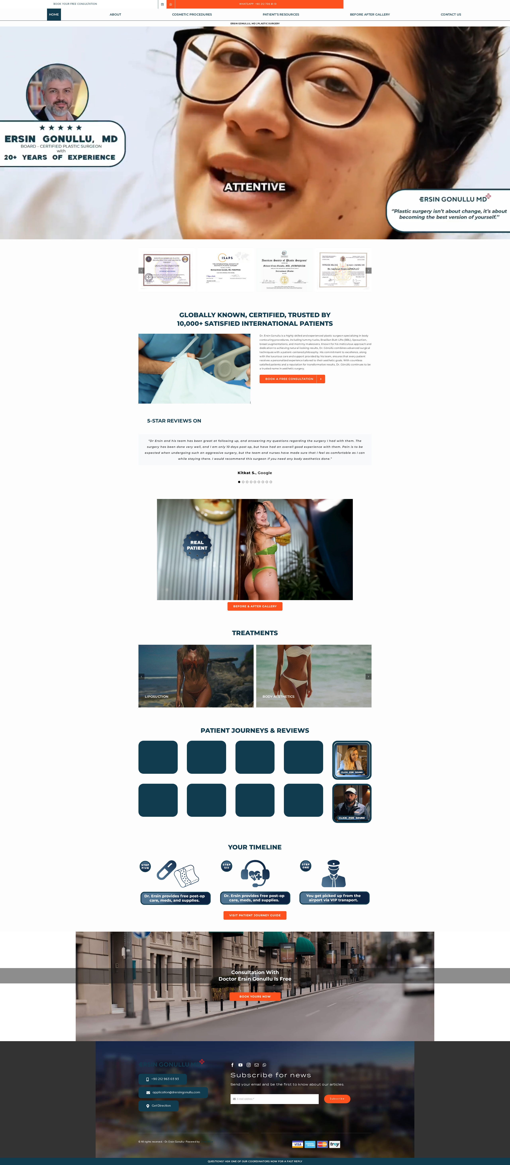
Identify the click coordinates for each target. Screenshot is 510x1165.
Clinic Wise (206, 1142)
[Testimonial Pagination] (239, 482)
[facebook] (232, 1065)
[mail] (257, 1065)
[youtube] (240, 1065)
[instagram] (249, 1065)
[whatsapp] (264, 1065)
